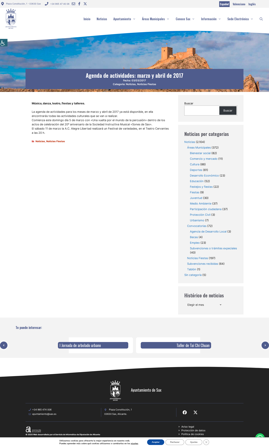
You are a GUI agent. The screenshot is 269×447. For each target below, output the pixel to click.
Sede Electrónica (238, 18)
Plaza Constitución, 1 (120, 409)
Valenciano (239, 4)
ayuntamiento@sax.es (44, 413)
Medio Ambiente (200, 203)
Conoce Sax (183, 18)
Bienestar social (200, 153)
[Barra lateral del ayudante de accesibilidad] (3, 42)
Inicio (87, 18)
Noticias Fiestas (146, 84)
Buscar (188, 103)
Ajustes (194, 442)
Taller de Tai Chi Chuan (193, 345)
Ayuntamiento (122, 18)
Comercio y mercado (203, 158)
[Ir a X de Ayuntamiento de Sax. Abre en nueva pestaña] (195, 412)
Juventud (196, 198)
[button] (261, 18)
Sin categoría (193, 275)
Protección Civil (200, 214)
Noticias (102, 18)
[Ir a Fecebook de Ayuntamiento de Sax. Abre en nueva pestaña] (184, 412)
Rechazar (174, 442)
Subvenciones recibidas (202, 263)
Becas (194, 237)
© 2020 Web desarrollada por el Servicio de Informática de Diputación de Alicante (63, 434)
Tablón (191, 269)
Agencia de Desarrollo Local (208, 231)
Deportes (196, 170)
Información (209, 18)
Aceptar (156, 442)
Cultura (194, 164)
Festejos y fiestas (201, 186)
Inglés (252, 4)
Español (224, 4)
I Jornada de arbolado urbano (80, 345)
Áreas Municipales (153, 18)
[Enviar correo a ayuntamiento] (73, 3)
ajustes (134, 443)
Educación (197, 181)
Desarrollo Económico (204, 175)
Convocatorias (196, 226)
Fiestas (194, 192)
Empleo (195, 242)
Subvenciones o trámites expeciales (213, 248)
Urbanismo (197, 220)
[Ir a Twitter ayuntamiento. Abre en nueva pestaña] (85, 3)
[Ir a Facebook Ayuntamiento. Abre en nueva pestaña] (79, 3)
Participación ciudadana (206, 209)
